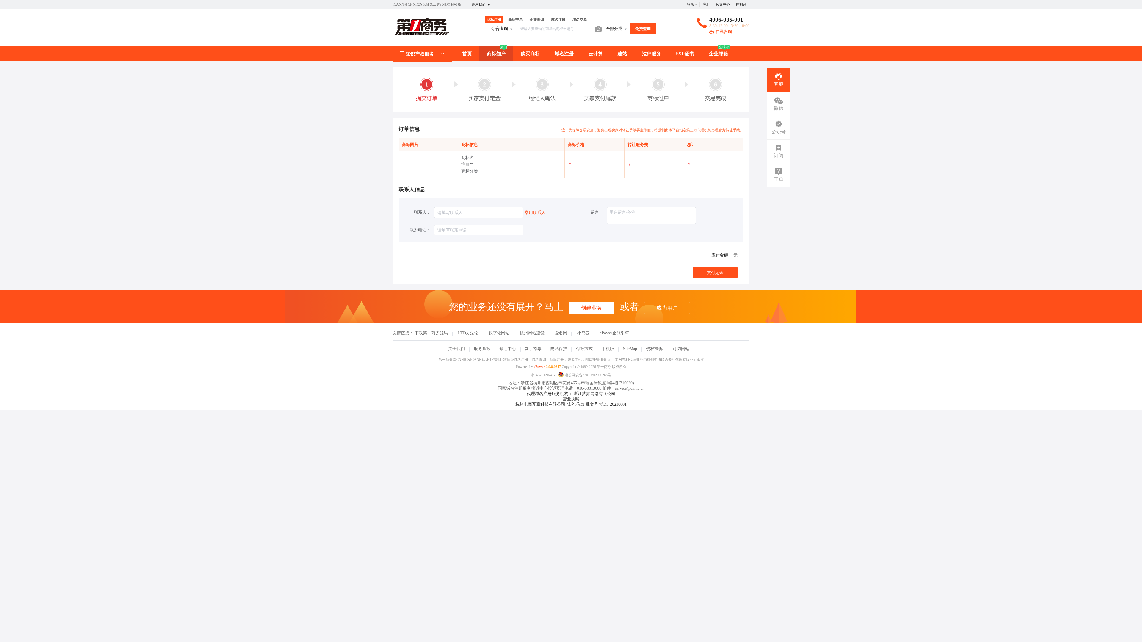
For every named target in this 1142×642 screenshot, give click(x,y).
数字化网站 (499, 333)
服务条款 (482, 349)
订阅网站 (681, 349)
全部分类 (615, 28)
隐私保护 (558, 349)
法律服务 (651, 53)
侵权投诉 (654, 349)
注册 (706, 4)
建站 (622, 53)
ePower (539, 367)
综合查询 (500, 28)
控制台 (741, 4)
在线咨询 (723, 31)
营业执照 (571, 399)
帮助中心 (507, 349)
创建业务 (591, 308)
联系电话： (420, 230)
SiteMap (630, 349)
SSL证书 (685, 53)
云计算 (596, 53)
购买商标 (530, 53)
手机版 (608, 349)
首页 (467, 53)
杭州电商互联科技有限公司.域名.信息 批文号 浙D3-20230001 (571, 404)
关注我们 (479, 4)
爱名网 (561, 333)
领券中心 (723, 4)
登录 (690, 4)
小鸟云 (583, 333)
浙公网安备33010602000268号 (587, 375)
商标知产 (496, 53)
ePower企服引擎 (614, 333)
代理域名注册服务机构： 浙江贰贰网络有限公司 (571, 393)
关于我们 (456, 349)
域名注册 (564, 53)
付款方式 (584, 349)
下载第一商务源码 (431, 333)
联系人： (422, 212)
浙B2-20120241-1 (544, 375)
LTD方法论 (468, 333)
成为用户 (667, 308)
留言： (597, 212)
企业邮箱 (718, 53)
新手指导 (533, 349)
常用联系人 (535, 212)
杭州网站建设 (532, 333)
